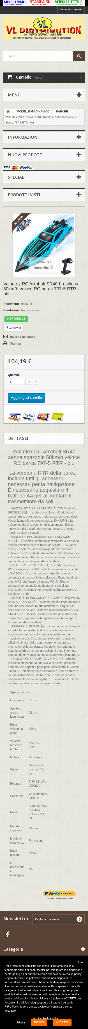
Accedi (78, 9)
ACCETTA (62, 1022)
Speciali (16, 177)
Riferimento (11, 304)
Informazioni (23, 137)
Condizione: (11, 310)
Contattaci (65, 9)
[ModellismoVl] (44, 28)
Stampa (15, 343)
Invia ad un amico (22, 336)
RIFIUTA (39, 1022)
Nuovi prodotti (26, 154)
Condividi (14, 327)
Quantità (14, 375)
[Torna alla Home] (8, 111)
